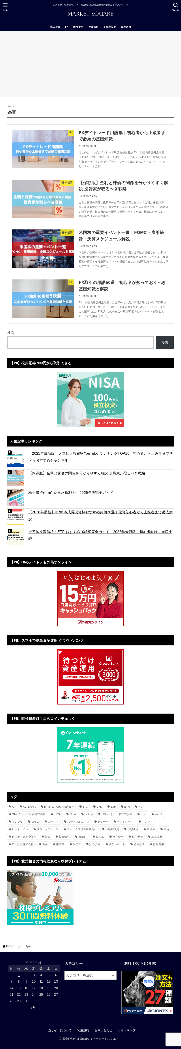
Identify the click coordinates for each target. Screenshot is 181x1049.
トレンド (147, 821)
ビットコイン (20, 829)
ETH (127, 806)
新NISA (83, 836)
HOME (10, 946)
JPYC (57, 814)
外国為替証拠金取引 (24, 836)
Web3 (158, 814)
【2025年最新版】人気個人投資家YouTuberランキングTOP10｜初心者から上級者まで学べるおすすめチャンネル (100, 456)
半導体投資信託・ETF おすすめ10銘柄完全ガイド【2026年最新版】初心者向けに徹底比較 (100, 535)
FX (66, 26)
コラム (35, 821)
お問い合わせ (103, 1030)
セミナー (103, 821)
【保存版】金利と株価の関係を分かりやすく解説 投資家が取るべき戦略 (86, 473)
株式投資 (55, 26)
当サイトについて (60, 1030)
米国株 (77, 844)
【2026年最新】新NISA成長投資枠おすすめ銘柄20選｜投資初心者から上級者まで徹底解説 (100, 515)
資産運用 (126, 26)
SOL (143, 814)
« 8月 (32, 1007)
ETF (113, 806)
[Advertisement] (90, 64)
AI (13, 806)
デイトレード (125, 821)
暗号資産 (78, 26)
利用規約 (83, 1030)
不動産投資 (109, 26)
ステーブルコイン (78, 821)
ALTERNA (29, 806)
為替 (45, 844)
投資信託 (93, 26)
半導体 (151, 829)
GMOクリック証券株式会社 (28, 814)
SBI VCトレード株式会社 (117, 814)
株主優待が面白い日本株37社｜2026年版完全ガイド (70, 493)
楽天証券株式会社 (23, 844)
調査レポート (117, 844)
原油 (166, 829)
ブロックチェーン (47, 829)
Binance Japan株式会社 (59, 806)
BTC (85, 806)
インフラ (17, 821)
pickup (89, 814)
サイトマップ (127, 1030)
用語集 (60, 844)
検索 (11, 333)
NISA (73, 814)
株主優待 (137, 836)
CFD (99, 806)
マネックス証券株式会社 (82, 829)
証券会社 (94, 844)
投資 (48, 836)
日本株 (100, 836)
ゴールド (53, 821)
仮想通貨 (133, 829)
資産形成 (139, 844)
